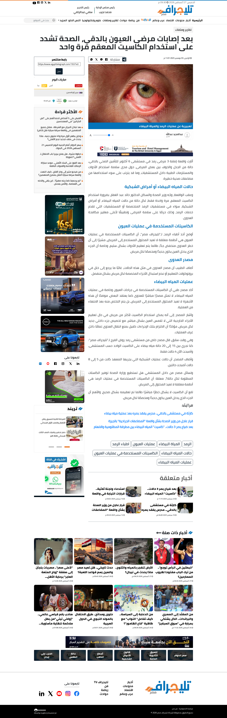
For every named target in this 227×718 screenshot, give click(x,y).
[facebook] (55, 363)
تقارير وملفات (110, 20)
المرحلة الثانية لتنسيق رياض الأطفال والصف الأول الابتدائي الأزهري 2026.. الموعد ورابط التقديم (52, 424)
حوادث (123, 20)
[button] (67, 447)
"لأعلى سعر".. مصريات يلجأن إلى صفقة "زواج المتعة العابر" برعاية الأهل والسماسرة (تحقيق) (54, 572)
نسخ (59, 71)
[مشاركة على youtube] (34, 3)
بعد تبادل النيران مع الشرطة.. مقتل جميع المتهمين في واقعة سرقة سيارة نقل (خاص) (59, 129)
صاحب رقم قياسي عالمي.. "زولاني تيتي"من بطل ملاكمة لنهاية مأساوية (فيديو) (55, 619)
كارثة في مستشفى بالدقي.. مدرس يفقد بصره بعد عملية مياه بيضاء (158, 508)
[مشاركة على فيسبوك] (38, 2)
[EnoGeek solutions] (45, 710)
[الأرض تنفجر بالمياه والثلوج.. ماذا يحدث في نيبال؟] (133, 551)
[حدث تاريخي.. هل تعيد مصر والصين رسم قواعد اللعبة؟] (93, 551)
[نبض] (40, 363)
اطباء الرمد (120, 444)
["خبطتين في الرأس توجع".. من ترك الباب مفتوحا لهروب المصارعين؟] (173, 551)
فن (138, 20)
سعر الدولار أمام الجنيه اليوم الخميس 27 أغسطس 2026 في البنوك (61, 146)
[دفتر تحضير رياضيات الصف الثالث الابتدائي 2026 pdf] (74, 435)
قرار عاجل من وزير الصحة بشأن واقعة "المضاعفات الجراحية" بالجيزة (108, 508)
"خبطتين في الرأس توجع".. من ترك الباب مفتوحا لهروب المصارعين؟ (174, 572)
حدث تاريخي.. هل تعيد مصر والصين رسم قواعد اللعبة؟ (95, 569)
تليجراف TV (101, 682)
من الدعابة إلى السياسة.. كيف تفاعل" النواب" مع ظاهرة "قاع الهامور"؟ (136, 619)
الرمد (188, 444)
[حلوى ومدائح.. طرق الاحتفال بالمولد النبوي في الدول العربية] (93, 598)
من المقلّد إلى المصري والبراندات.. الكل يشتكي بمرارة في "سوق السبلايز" (175, 619)
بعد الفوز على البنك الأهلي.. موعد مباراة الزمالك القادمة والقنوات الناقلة (61, 164)
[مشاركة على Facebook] (76, 693)
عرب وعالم (159, 20)
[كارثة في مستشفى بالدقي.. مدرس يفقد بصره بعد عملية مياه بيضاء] (185, 508)
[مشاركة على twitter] (45, 2)
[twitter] (70, 363)
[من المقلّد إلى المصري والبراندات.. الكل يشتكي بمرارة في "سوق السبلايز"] (173, 598)
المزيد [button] (63, 20)
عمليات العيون (144, 444)
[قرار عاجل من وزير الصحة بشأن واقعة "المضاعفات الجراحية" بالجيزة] (133, 508)
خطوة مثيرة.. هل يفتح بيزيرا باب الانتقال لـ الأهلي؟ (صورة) (60, 155)
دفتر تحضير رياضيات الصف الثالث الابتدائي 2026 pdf (52, 434)
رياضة (131, 20)
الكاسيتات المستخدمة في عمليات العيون (126, 453)
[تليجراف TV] (146, 19)
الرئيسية (197, 20)
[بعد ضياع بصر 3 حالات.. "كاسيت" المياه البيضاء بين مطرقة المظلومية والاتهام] (185, 491)
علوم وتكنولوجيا (91, 20)
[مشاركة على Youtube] (59, 693)
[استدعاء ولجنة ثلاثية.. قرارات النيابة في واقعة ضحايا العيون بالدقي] (133, 491)
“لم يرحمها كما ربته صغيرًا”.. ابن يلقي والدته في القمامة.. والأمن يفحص (59, 182)
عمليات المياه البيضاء (175, 462)
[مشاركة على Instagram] (68, 693)
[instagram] (63, 363)
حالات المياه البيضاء (176, 453)
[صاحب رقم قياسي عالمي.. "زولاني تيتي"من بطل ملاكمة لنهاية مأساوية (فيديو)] (53, 598)
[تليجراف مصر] (175, 10)
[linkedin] (78, 363)
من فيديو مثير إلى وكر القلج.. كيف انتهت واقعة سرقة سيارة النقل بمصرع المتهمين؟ (59, 173)
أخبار (188, 20)
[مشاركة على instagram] (42, 2)
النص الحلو (74, 20)
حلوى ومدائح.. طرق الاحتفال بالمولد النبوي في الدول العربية (94, 619)
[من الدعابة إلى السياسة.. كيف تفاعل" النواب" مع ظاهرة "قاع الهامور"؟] (133, 598)
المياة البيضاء (169, 444)
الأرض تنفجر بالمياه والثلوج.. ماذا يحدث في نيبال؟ (134, 569)
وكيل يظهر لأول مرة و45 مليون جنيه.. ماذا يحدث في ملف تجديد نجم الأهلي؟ (60, 137)
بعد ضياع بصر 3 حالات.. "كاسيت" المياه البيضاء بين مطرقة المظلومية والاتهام (160, 491)
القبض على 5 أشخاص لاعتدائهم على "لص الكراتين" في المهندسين (60, 120)
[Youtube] (48, 363)
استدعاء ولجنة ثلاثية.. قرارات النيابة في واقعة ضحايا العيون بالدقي (108, 491)
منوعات (179, 20)
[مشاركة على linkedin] (49, 2)
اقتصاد (170, 20)
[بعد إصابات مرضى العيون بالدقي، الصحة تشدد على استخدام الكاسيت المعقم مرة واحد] (101, 59)
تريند (72, 408)
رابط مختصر (59, 59)
